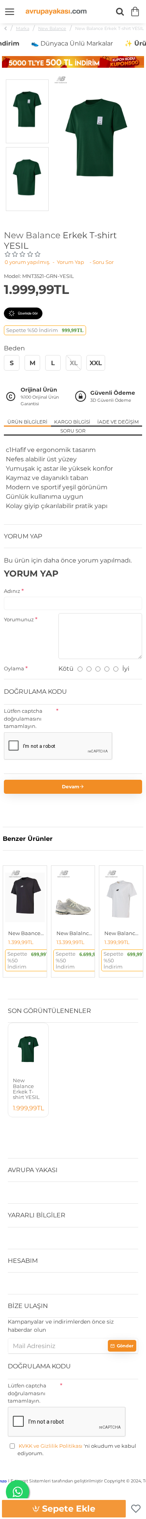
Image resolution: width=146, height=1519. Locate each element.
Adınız (12, 591)
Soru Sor (73, 431)
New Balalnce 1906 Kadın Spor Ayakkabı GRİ (74, 933)
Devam (70, 786)
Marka (22, 28)
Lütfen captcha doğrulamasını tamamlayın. (23, 718)
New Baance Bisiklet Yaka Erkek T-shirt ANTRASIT (26, 933)
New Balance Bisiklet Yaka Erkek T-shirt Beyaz (122, 933)
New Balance (52, 28)
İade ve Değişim (118, 422)
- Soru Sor (102, 262)
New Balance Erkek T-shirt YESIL (26, 1089)
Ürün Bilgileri (27, 422)
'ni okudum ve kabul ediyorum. (77, 1450)
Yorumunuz (19, 619)
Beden (14, 348)
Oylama (14, 668)
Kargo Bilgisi (72, 422)
